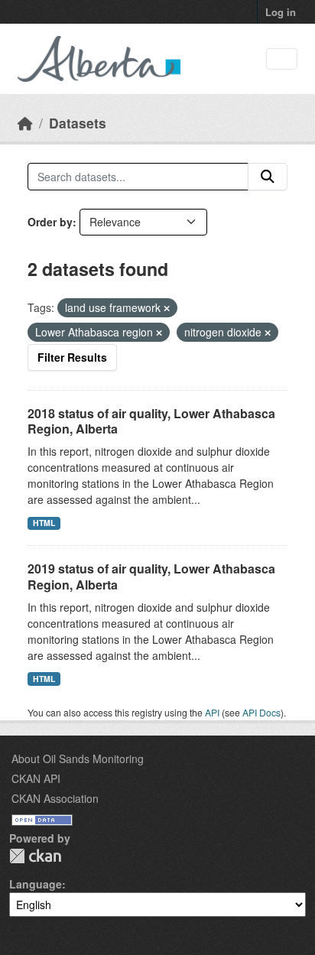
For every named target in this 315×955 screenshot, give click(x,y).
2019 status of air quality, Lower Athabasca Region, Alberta (151, 576)
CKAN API (35, 778)
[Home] (25, 122)
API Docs (261, 712)
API (212, 712)
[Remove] (167, 308)
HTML (44, 522)
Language (35, 884)
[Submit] (267, 176)
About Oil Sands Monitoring (77, 758)
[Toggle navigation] (281, 59)
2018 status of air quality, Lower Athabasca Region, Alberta (151, 421)
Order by (50, 221)
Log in (280, 12)
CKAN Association (55, 798)
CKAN (35, 856)
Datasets (77, 122)
